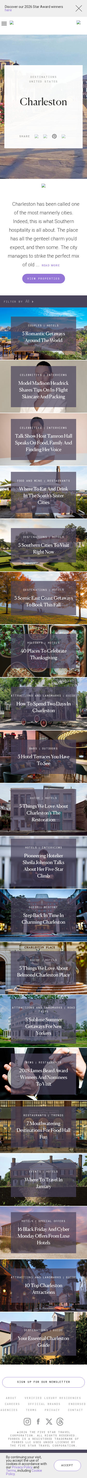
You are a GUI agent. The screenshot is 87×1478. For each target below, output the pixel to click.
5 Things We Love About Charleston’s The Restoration (43, 813)
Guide (71, 695)
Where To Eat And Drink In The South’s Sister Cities (43, 495)
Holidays (35, 642)
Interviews (57, 375)
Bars (33, 748)
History (51, 907)
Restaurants (58, 480)
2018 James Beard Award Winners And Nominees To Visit (43, 1077)
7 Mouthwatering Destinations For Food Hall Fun (43, 1130)
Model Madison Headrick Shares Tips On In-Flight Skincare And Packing (43, 389)
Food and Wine (29, 480)
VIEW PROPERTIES (43, 278)
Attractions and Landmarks (36, 695)
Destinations (43, 77)
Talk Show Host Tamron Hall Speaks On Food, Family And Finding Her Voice (43, 442)
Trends (57, 1115)
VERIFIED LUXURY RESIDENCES (53, 1398)
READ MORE (51, 265)
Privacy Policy (22, 1467)
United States (43, 81)
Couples (35, 325)
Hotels (53, 325)
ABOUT (11, 1398)
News (30, 1062)
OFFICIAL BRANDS (44, 1404)
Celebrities (31, 375)
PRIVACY (52, 1410)
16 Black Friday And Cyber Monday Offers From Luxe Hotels (44, 1236)
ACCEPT (67, 1465)
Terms (11, 1470)
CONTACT (75, 1410)
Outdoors (50, 748)
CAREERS (12, 1404)
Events (35, 1171)
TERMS (31, 1410)
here (8, 10)
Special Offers (51, 1221)
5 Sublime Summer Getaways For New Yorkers (43, 1026)
